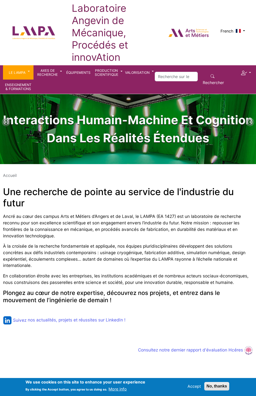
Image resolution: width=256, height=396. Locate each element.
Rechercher (213, 82)
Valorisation (137, 73)
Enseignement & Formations (18, 87)
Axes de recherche (47, 73)
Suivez (20, 320)
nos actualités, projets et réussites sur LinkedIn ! (77, 320)
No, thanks (216, 386)
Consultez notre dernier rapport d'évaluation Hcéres (191, 349)
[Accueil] (34, 27)
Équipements (78, 73)
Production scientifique (106, 73)
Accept (194, 386)
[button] (246, 72)
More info (117, 388)
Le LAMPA (17, 73)
